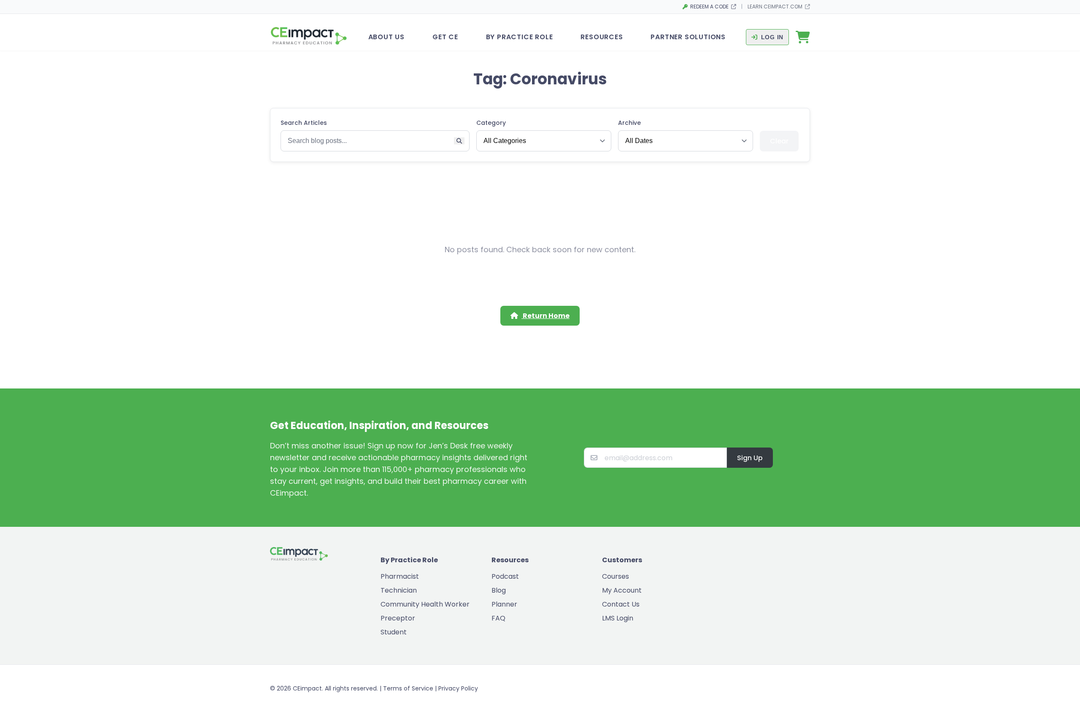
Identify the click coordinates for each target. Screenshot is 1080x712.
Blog (498, 590)
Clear (779, 141)
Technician (399, 590)
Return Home (545, 316)
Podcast (505, 576)
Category (491, 123)
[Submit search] (459, 141)
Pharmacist (400, 576)
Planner (504, 604)
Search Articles (304, 123)
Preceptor (398, 618)
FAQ (498, 618)
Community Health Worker (425, 604)
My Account (622, 590)
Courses (615, 576)
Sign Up (750, 458)
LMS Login (617, 618)
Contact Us (621, 604)
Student (394, 632)
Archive (629, 123)
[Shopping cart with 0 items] (803, 37)
